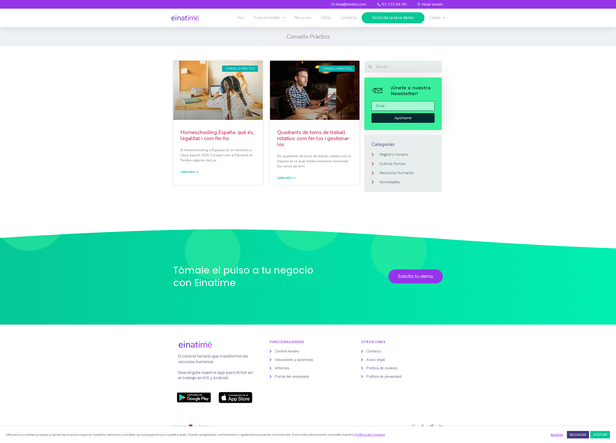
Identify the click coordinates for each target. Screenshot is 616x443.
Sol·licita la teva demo (393, 17)
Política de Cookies (370, 435)
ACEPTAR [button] (600, 434)
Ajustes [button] (557, 435)
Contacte (349, 17)
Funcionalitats (267, 17)
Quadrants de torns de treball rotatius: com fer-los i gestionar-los (314, 138)
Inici (240, 17)
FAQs (326, 17)
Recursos (302, 17)
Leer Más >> (189, 172)
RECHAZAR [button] (578, 434)
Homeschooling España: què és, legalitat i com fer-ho (217, 135)
